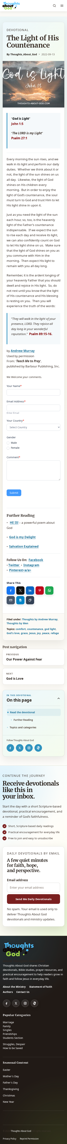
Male (13, 442)
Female (14, 447)
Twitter (14, 565)
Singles (7, 1030)
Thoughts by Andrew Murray (40, 619)
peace (45, 633)
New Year (8, 1101)
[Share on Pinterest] (40, 590)
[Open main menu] (62, 6)
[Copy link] (30, 600)
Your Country (15, 420)
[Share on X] (20, 590)
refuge (55, 633)
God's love (13, 633)
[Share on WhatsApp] (49, 590)
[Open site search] (54, 6)
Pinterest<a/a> (20, 570)
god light (50, 629)
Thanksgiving (11, 1089)
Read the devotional (22, 712)
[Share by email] (11, 600)
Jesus (32, 633)
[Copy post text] (20, 600)
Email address (17, 880)
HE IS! (14, 522)
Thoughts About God (21, 1131)
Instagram (31, 565)
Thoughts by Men (17, 623)
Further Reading (23, 720)
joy (39, 633)
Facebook (36, 560)
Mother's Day (11, 1076)
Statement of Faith (40, 986)
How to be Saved (13, 1048)
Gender (11, 437)
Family (7, 1026)
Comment (13, 457)
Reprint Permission (29, 1138)
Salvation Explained (24, 546)
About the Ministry (14, 986)
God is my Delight (22, 537)
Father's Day (10, 1082)
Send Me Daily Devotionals (33, 899)
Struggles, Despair (14, 1044)
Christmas (9, 1095)
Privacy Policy (9, 1138)
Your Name (14, 386)
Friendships (10, 1034)
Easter (6, 1069)
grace (24, 633)
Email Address (16, 401)
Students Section (13, 1038)
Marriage (8, 1022)
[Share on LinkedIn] (30, 590)
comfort (21, 629)
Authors (8, 992)
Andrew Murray (23, 351)
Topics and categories (23, 727)
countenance (35, 629)
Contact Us (22, 992)
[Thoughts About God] (11, 5)
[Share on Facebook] (11, 590)
